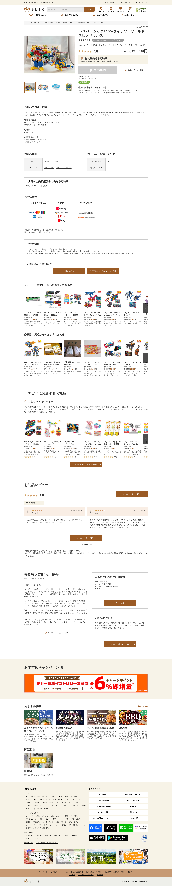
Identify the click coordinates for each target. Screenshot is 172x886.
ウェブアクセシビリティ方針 (114, 872)
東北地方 (40, 835)
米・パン (45, 796)
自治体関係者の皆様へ (86, 875)
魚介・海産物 (35, 796)
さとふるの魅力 (133, 818)
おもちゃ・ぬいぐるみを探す (86, 464)
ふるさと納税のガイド (101, 9)
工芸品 (64, 806)
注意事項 (83, 78)
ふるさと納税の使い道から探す (47, 843)
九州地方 (38, 838)
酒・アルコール (31, 800)
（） (100, 52)
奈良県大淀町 (84, 40)
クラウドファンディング (139, 2)
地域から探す (28, 832)
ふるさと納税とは (103, 794)
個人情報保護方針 (77, 872)
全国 (26, 578)
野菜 (66, 796)
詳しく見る (120, 603)
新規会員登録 (109, 2)
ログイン (99, 2)
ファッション (54, 806)
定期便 (28, 809)
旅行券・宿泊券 (47, 803)
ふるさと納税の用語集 (103, 806)
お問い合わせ (69, 271)
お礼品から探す (29, 793)
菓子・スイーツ (58, 800)
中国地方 (75, 835)
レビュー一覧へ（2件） (132, 494)
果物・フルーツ (56, 796)
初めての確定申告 (133, 800)
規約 (66, 872)
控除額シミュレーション (133, 794)
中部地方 (57, 835)
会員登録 (133, 806)
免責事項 (131, 872)
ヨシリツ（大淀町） (52, 161)
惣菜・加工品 (75, 800)
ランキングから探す (31, 813)
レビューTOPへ (86, 545)
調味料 (28, 803)
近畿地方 (66, 835)
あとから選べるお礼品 (41, 809)
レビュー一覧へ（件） (86, 538)
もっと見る (144, 706)
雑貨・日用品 (49, 168)
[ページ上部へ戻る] (163, 869)
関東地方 (48, 835)
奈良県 (34, 578)
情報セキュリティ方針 (93, 872)
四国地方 (29, 838)
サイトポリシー (56, 872)
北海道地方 (30, 835)
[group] (49, 54)
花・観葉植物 (73, 806)
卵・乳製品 (74, 796)
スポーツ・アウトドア (33, 806)
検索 (89, 9)
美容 (45, 806)
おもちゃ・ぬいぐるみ (64, 168)
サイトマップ (42, 872)
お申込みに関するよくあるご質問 (103, 271)
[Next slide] (145, 308)
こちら (47, 232)
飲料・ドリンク (45, 800)
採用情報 (100, 875)
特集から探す (28, 843)
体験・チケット (61, 803)
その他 (83, 806)
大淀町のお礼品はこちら (120, 644)
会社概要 (72, 875)
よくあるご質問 (122, 2)
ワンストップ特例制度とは (103, 800)
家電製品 (36, 803)
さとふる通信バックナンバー (103, 818)
